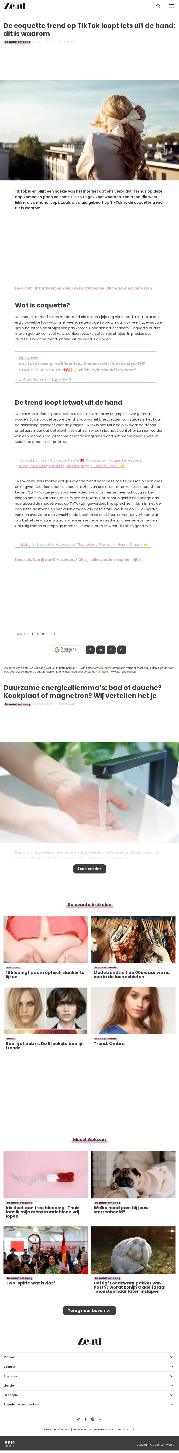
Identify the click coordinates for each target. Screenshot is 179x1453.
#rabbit (73, 465)
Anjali (70, 704)
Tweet (100, 649)
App (121, 649)
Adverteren (79, 1429)
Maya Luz (72, 41)
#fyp (85, 465)
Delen (90, 649)
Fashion (10, 1376)
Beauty (9, 1366)
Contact (128, 1429)
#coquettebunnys (35, 465)
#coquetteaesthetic (124, 460)
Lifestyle (10, 1395)
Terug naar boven (86, 1310)
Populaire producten (21, 1404)
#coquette (95, 460)
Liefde (8, 1385)
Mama (8, 1357)
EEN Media (167, 1444)
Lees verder (89, 869)
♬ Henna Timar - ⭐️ (107, 465)
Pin (111, 649)
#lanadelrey (86, 544)
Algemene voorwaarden (105, 1429)
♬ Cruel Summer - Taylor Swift (45, 379)
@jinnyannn (28, 357)
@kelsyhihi (27, 544)
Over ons (64, 1429)
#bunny (58, 465)
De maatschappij (17, 42)
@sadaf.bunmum (34, 460)
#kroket (105, 544)
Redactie (50, 1429)
